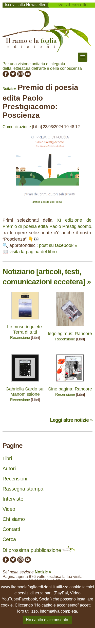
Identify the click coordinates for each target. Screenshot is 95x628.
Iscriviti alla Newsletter (25, 5)
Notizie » (9, 88)
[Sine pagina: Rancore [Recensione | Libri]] (70, 383)
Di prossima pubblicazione (33, 550)
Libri (7, 458)
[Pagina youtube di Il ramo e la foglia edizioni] (28, 76)
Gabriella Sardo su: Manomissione (25, 391)
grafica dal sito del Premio (47, 201)
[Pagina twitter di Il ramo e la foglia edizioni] (13, 76)
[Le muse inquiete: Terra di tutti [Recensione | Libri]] (25, 320)
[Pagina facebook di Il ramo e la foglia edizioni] (6, 76)
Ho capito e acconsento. (47, 620)
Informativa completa (58, 611)
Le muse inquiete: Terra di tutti (25, 329)
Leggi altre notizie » (71, 420)
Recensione (20, 337)
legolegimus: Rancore (70, 333)
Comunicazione (17, 127)
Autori (9, 468)
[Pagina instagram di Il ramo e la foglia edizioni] (20, 76)
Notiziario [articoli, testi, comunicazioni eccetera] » (47, 276)
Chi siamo (14, 519)
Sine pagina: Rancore (70, 388)
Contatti (11, 529)
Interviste (13, 499)
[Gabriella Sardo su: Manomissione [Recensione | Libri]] (25, 383)
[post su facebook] (47, 198)
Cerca (9, 539)
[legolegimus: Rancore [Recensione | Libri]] (70, 327)
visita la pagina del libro (33, 251)
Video (9, 509)
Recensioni (15, 478)
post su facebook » (58, 245)
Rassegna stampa (23, 489)
